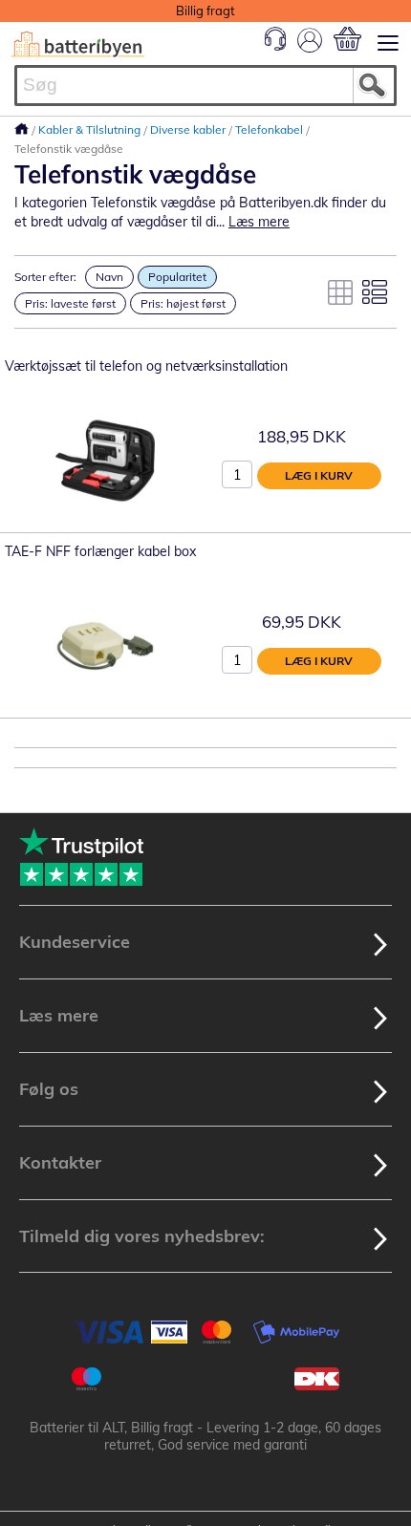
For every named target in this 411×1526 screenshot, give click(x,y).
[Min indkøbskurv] (347, 39)
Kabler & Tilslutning (90, 129)
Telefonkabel (270, 129)
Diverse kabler (189, 129)
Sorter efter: (45, 276)
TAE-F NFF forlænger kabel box (100, 551)
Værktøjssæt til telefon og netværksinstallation (146, 366)
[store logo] (77, 44)
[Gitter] (340, 292)
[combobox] (205, 85)
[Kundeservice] (275, 45)
